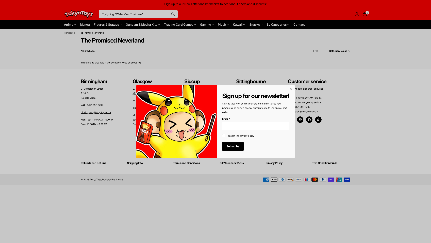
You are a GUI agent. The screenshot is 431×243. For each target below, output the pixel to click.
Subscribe (232, 146)
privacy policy (247, 135)
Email (226, 118)
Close (291, 88)
